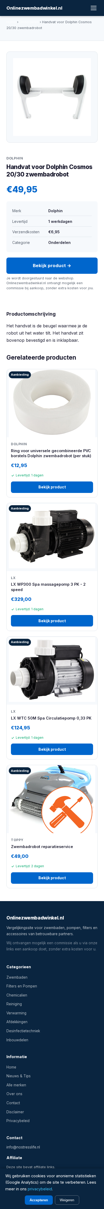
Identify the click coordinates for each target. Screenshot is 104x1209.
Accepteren (39, 1200)
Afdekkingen (16, 1022)
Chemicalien (16, 995)
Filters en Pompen (21, 986)
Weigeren (67, 1200)
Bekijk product (52, 487)
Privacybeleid (18, 1121)
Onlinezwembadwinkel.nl (34, 8)
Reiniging (14, 1004)
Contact (13, 1103)
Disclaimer (15, 1112)
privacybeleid (40, 1189)
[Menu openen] (94, 8)
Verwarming (16, 1013)
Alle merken (16, 1085)
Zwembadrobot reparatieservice (42, 846)
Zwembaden (16, 977)
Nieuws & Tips (18, 1076)
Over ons (14, 1094)
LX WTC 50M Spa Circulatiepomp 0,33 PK (51, 718)
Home (11, 22)
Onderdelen (29, 22)
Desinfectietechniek (23, 1031)
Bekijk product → (52, 265)
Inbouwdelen (17, 1040)
